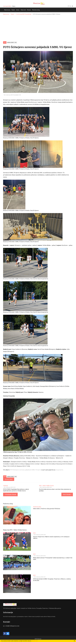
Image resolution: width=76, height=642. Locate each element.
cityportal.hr (59, 470)
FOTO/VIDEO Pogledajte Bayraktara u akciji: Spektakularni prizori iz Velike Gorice (16, 490)
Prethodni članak (10, 494)
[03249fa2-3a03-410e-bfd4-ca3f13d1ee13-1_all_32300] (38, 425)
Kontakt (18, 6)
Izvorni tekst (9, 479)
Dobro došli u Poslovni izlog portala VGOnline (46, 508)
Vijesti (12, 14)
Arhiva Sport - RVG (12, 42)
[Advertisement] (38, 27)
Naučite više (35, 640)
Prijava (13, 6)
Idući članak (67, 494)
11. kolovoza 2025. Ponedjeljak (23, 14)
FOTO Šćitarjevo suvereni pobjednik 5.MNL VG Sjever (25, 470)
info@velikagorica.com (12, 626)
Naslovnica (6, 14)
